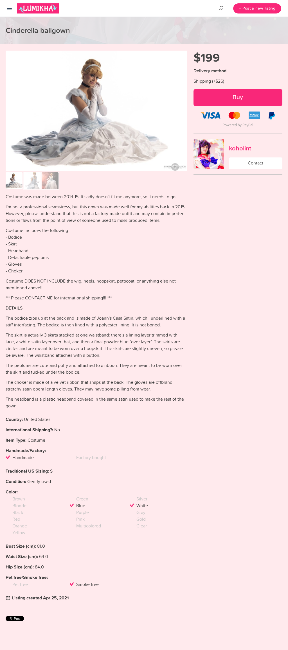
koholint (240, 148)
